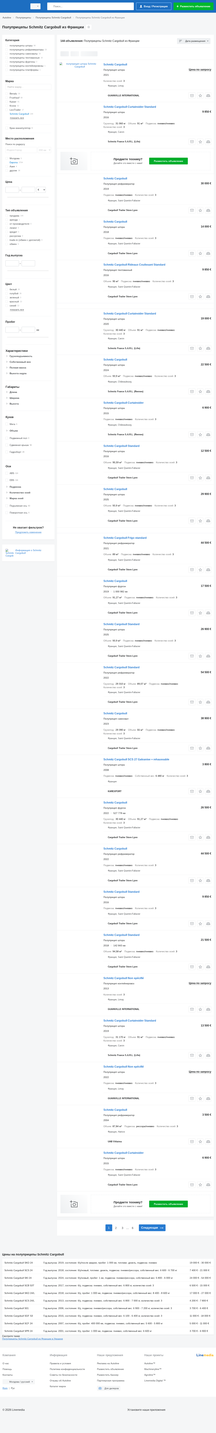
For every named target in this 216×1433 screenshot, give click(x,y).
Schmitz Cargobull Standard (121, 446)
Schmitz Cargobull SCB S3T (19, 1285)
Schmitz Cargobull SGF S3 (18, 1315)
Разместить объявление (168, 161)
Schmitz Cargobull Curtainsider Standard (129, 106)
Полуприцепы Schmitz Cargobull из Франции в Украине (32, 1338)
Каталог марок (58, 1386)
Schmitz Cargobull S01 (16, 1308)
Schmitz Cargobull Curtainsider (123, 402)
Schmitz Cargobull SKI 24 (18, 1278)
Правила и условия (60, 1363)
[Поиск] (50, 6)
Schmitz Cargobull (115, 64)
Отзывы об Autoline (60, 1380)
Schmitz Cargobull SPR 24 (18, 1331)
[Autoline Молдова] (14, 6)
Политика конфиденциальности (67, 1369)
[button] (200, 95)
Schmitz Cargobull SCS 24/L (19, 1300)
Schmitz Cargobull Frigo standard (125, 537)
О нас (6, 1363)
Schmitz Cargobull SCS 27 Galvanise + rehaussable (136, 759)
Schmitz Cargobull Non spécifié (123, 978)
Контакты (8, 1374)
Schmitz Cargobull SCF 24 (18, 1323)
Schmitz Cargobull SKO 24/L (19, 1293)
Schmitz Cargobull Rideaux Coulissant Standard (134, 264)
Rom (5, 1388)
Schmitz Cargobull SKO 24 (18, 1262)
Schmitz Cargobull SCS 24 (18, 1270)
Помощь (7, 1369)
